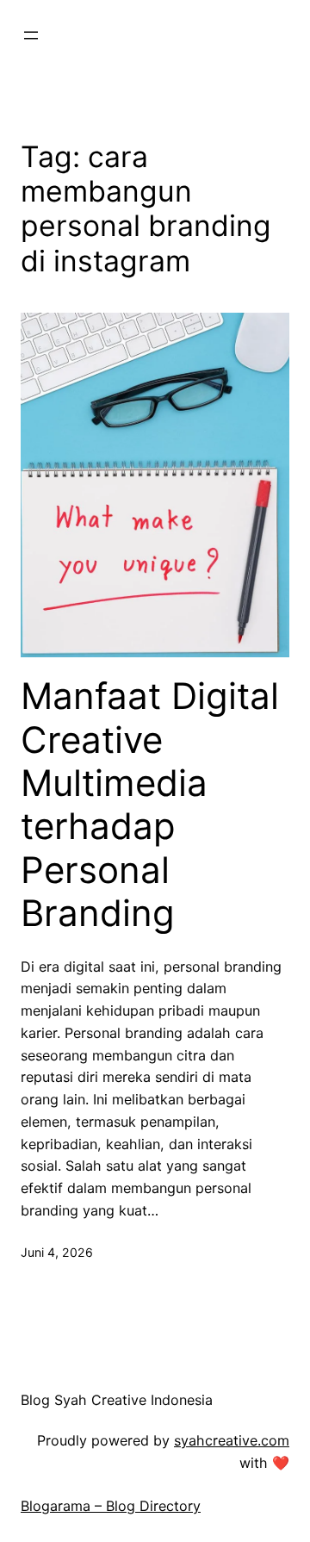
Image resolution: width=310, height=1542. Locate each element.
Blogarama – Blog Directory (111, 1505)
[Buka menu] (31, 35)
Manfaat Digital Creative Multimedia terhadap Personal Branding (150, 805)
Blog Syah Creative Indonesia (117, 1399)
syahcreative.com (231, 1440)
